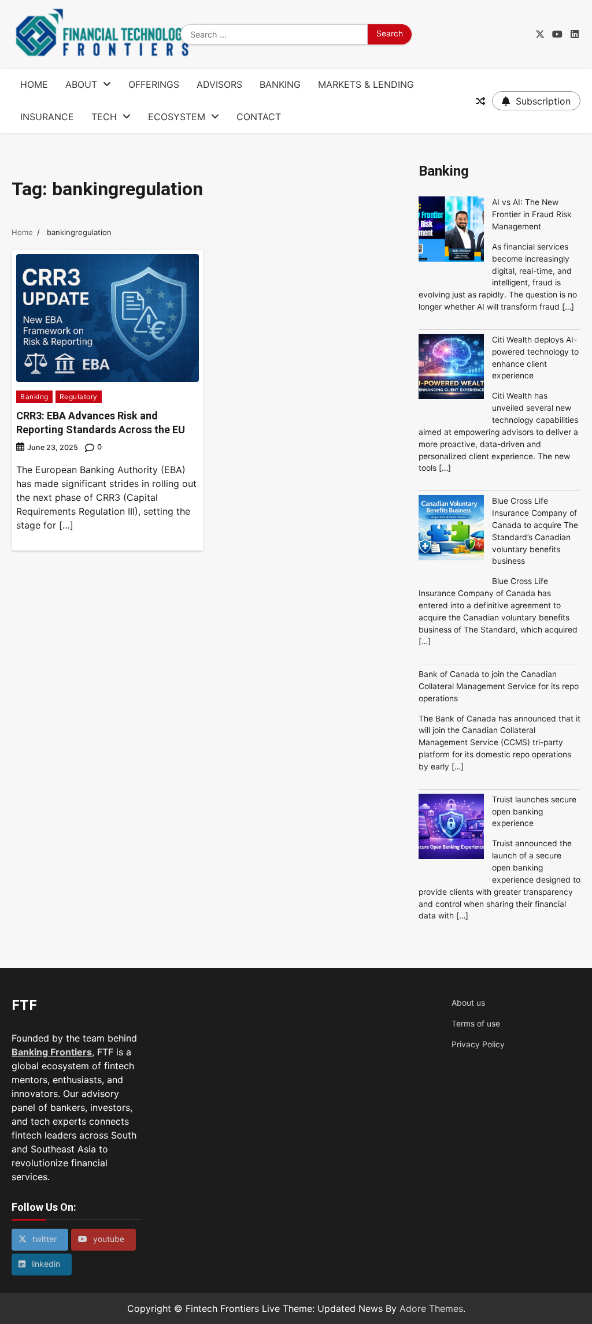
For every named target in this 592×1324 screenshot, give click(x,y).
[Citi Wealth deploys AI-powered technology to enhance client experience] (451, 368)
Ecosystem (176, 116)
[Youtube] (557, 34)
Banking (280, 84)
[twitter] (540, 34)
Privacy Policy (478, 1044)
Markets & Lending (366, 84)
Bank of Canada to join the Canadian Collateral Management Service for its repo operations (499, 686)
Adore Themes (431, 1308)
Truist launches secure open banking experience (534, 811)
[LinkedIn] (574, 34)
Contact (258, 116)
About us (468, 1002)
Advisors (219, 84)
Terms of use (476, 1023)
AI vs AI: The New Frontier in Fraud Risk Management (532, 214)
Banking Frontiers (52, 1052)
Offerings (153, 84)
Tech (104, 116)
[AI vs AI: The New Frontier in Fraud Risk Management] (451, 230)
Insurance (47, 116)
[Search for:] (274, 34)
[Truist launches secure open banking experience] (451, 828)
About (81, 84)
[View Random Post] (480, 101)
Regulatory (79, 396)
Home (34, 84)
